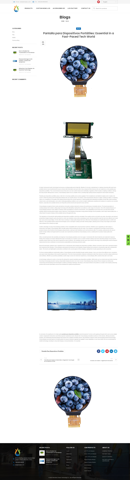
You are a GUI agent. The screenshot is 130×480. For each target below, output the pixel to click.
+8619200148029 (19, 462)
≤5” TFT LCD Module (89, 451)
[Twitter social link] (103, 351)
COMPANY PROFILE (107, 451)
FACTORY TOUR (106, 454)
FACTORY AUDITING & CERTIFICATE (107, 460)
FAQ (13, 34)
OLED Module (87, 470)
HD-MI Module (87, 465)
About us (68, 462)
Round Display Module (89, 459)
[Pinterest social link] (107, 351)
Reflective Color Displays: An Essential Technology (26, 69)
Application (69, 459)
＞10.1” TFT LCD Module (90, 456)
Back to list (78, 359)
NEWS (13, 37)
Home (62, 21)
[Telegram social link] (115, 351)
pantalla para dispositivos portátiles (70, 334)
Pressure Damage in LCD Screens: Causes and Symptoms (25, 60)
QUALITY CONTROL (107, 456)
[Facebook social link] (98, 351)
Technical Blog (15, 40)
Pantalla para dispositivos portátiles (53, 351)
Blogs (67, 465)
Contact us (68, 468)
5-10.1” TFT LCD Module (90, 454)
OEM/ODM (68, 454)
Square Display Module (90, 462)
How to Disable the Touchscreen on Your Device (26, 51)
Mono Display (87, 468)
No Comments (28, 54)
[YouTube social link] (98, 2)
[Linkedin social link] (111, 351)
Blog (67, 21)
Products (68, 456)
